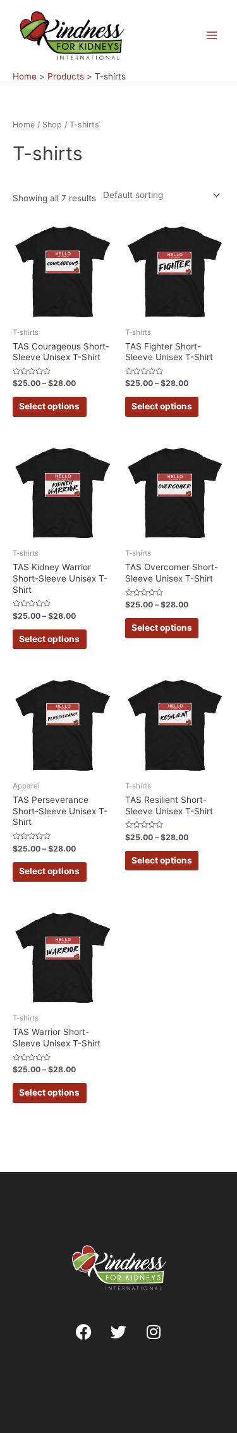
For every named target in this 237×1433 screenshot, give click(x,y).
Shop (52, 124)
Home (24, 124)
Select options (49, 406)
